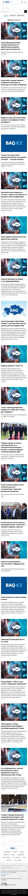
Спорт (13, 854)
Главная (3, 8)
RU (22, 2)
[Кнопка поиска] (25, 11)
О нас (24, 857)
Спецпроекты (20, 854)
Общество (6, 854)
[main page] (12, 2)
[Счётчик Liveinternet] (4, 884)
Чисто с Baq (17, 860)
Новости (8, 8)
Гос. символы (16, 857)
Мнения (22, 852)
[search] (25, 2)
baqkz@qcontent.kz (5, 874)
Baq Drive (9, 860)
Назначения (7, 852)
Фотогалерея (13, 15)
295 (5, 843)
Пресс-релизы (6, 857)
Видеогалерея (20, 15)
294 (2, 843)
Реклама (3, 875)
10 (21, 841)
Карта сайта (4, 882)
